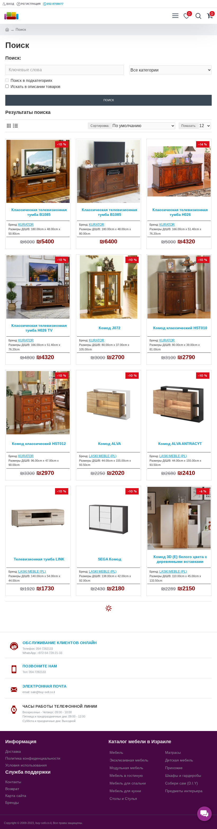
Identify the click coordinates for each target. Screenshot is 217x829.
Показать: (188, 126)
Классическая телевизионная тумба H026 (180, 212)
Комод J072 (109, 328)
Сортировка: (100, 126)
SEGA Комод (109, 559)
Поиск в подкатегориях (31, 80)
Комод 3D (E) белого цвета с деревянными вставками (180, 559)
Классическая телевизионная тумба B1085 (39, 212)
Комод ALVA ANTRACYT (180, 444)
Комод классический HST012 (39, 444)
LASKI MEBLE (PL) (102, 456)
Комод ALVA (109, 444)
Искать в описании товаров (35, 86)
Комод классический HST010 (180, 328)
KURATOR (26, 224)
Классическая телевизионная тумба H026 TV (39, 327)
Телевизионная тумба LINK (39, 559)
